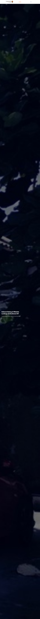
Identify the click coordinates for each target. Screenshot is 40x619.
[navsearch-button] (31, 2)
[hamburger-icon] (20, 2)
